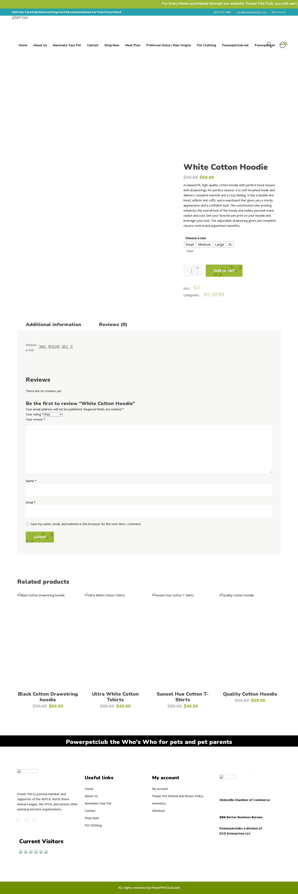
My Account (279, 12)
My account (160, 789)
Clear (190, 251)
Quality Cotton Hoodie (250, 694)
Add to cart (224, 270)
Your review (35, 419)
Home (194, 95)
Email (30, 502)
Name (31, 481)
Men (219, 95)
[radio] (189, 244)
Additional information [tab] (53, 324)
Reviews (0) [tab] (113, 324)
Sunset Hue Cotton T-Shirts (183, 697)
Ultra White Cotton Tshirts (115, 697)
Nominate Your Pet (98, 803)
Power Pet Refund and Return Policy (177, 796)
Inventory (159, 803)
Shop (207, 95)
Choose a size (195, 238)
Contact (90, 811)
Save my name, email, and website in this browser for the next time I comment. (86, 524)
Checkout (158, 811)
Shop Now (233, 95)
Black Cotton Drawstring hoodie (48, 697)
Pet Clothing (93, 825)
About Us (91, 796)
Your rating (35, 414)
